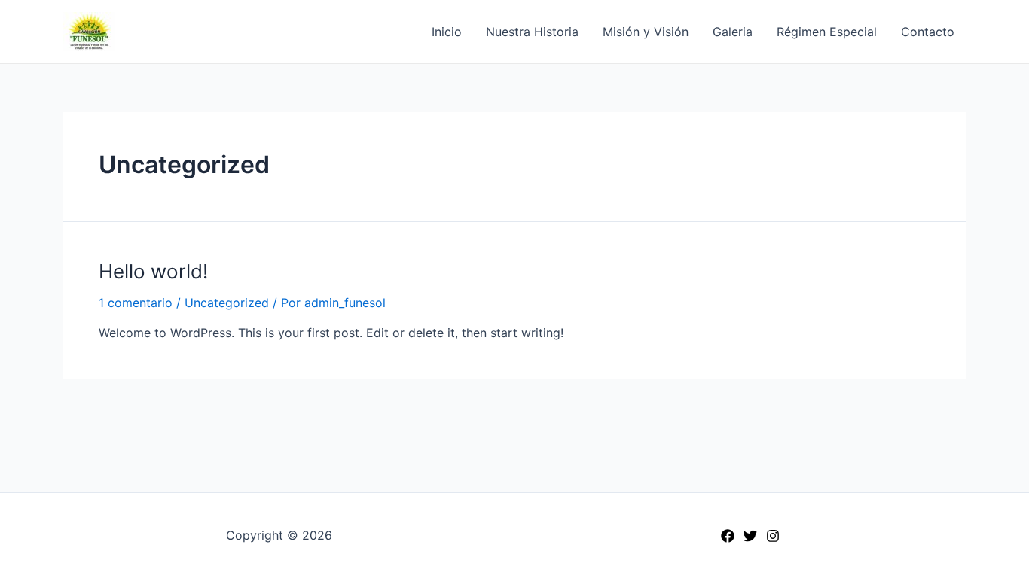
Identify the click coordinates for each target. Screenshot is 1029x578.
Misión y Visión (646, 31)
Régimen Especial (827, 31)
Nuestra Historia (532, 31)
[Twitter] (750, 536)
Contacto (927, 31)
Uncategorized (227, 302)
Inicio (447, 31)
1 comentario (136, 302)
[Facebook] (727, 536)
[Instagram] (773, 536)
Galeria (733, 31)
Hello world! (153, 271)
